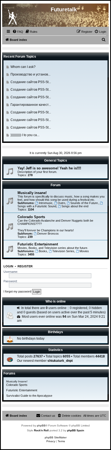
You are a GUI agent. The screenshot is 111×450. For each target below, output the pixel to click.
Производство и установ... (30, 74)
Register (25, 266)
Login (8, 266)
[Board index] (12, 16)
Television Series (63, 251)
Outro (61, 203)
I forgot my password (17, 291)
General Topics (55, 160)
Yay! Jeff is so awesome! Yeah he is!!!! (49, 168)
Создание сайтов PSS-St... (31, 82)
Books (43, 251)
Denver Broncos (48, 233)
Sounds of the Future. (84, 203)
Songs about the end (74, 206)
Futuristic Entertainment (38, 244)
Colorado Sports (31, 217)
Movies (84, 251)
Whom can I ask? (23, 67)
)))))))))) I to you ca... (25, 135)
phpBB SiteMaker (56, 437)
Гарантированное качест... (31, 105)
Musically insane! (32, 193)
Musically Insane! (16, 381)
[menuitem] (17, 31)
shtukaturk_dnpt (60, 361)
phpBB (41, 425)
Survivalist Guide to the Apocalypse (29, 395)
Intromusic (46, 203)
